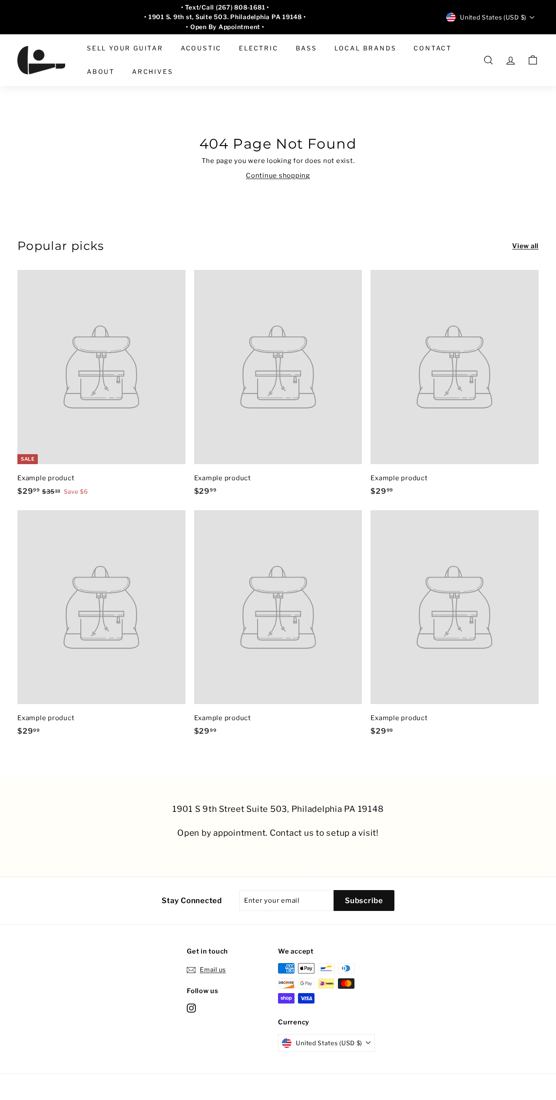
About (101, 71)
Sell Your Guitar (125, 48)
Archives (152, 71)
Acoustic (201, 48)
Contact (433, 48)
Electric (258, 48)
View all (525, 246)
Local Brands (365, 48)
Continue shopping (278, 175)
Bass (306, 48)
